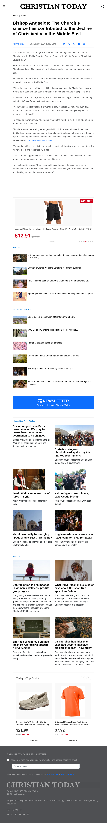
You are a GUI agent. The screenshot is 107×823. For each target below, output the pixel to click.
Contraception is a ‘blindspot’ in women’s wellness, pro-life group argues (31, 588)
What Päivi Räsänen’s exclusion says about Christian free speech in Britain (74, 588)
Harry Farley (18, 44)
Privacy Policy (67, 774)
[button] (4, 7)
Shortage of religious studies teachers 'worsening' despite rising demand (31, 644)
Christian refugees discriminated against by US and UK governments (72, 452)
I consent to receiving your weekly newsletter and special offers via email (43, 760)
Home (15, 15)
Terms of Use (52, 774)
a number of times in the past (38, 140)
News (23, 15)
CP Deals (52, 241)
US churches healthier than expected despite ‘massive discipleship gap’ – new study (73, 644)
